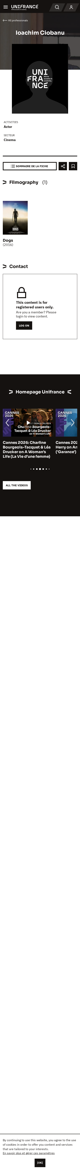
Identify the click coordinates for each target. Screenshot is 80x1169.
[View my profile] (71, 7)
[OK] (40, 1162)
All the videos (17, 485)
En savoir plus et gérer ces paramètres (29, 1153)
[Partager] (63, 166)
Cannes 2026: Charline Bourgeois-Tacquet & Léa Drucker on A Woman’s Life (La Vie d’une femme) (27, 449)
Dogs (8, 240)
